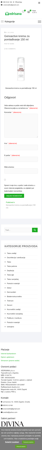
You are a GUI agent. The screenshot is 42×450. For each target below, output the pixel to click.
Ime (10, 143)
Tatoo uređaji (11, 253)
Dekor (9, 288)
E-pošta (12, 155)
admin (12, 44)
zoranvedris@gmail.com (11, 5)
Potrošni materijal (13, 283)
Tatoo (9, 262)
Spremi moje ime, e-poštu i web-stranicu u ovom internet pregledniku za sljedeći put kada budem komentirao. (19, 188)
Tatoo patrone (12, 266)
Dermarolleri (11, 292)
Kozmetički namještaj (15, 313)
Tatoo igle (10, 275)
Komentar (12, 112)
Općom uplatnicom (7, 357)
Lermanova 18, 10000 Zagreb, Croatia (16, 402)
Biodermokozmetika (14, 296)
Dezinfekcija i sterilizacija (16, 257)
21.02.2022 (10, 32)
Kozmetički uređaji (13, 309)
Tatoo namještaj (12, 279)
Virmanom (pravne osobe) (10, 360)
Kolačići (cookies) (12, 442)
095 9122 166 (7, 2)
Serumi (9, 305)
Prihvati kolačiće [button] (21, 446)
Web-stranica (9, 167)
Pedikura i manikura (14, 318)
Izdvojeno (10, 326)
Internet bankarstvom (8, 353)
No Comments (10, 49)
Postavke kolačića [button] (28, 442)
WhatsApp (18, 2)
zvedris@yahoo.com (9, 412)
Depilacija (10, 270)
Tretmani (10, 300)
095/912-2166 (7, 405)
